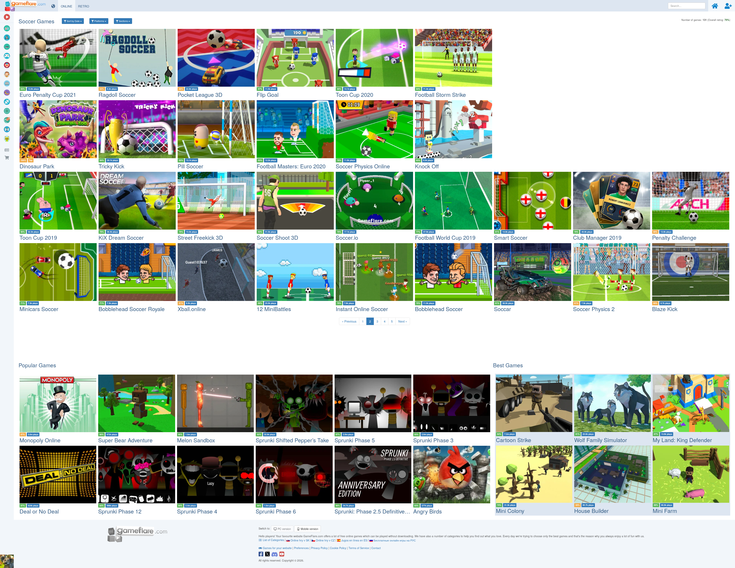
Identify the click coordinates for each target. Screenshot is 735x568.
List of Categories (273, 540)
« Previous (349, 321)
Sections (123, 21)
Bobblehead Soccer (439, 309)
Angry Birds (427, 511)
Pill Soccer (190, 166)
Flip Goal (267, 94)
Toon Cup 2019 (38, 237)
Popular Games (37, 365)
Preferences (302, 548)
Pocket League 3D (200, 94)
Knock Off (427, 166)
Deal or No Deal (39, 511)
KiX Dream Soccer (121, 237)
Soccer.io (347, 237)
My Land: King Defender (682, 440)
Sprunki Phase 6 (276, 511)
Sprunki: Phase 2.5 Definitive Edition (379, 511)
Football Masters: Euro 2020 (291, 166)
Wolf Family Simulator (600, 440)
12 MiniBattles (274, 309)
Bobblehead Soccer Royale (132, 309)
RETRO (85, 6)
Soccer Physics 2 (594, 309)
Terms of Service (359, 548)
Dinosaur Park (37, 166)
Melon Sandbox (196, 440)
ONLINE (68, 6)
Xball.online (192, 309)
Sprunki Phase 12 (119, 511)
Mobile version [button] (309, 529)
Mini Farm (665, 510)
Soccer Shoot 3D (277, 237)
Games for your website (277, 548)
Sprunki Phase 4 (197, 511)
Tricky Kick (111, 166)
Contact (376, 548)
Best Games (508, 365)
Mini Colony (510, 510)
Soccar (502, 309)
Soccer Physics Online (363, 166)
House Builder (591, 510)
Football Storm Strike (440, 94)
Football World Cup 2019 (445, 237)
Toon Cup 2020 (354, 94)
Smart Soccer (511, 237)
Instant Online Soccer (362, 309)
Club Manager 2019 (597, 237)
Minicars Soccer (39, 309)
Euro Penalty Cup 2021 (48, 94)
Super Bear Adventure (125, 440)
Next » (402, 321)
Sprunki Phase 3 (433, 440)
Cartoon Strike (513, 440)
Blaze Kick (664, 309)
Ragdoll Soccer (117, 94)
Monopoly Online (40, 440)
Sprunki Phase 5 (355, 440)
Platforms (99, 21)
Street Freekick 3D (200, 237)
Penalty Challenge (674, 237)
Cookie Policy (338, 548)
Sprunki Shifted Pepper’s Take (292, 440)
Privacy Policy (319, 548)
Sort (73, 21)
